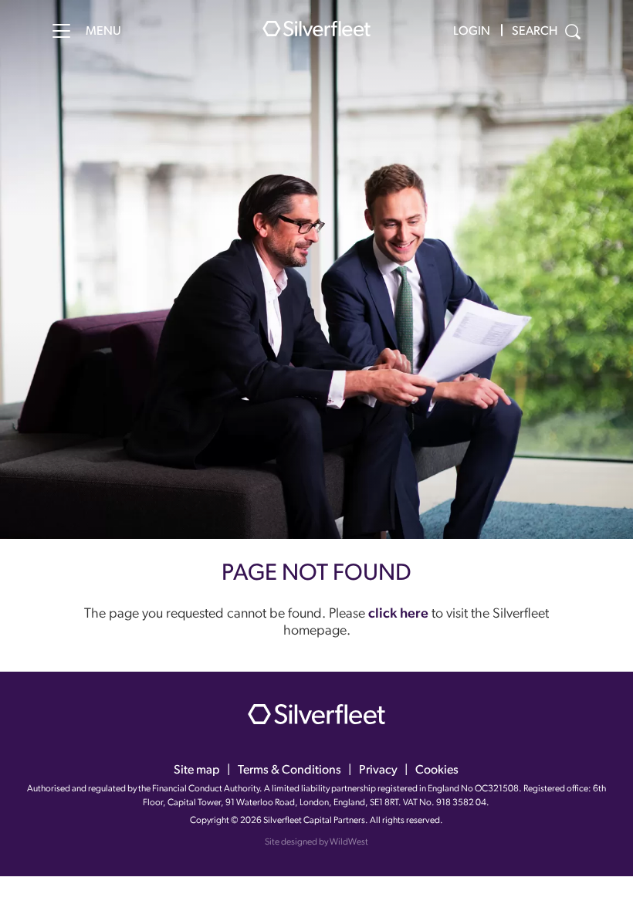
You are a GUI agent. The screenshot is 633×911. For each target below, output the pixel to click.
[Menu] (61, 30)
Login (471, 31)
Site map (197, 770)
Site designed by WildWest (316, 842)
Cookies (437, 770)
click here (398, 614)
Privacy (378, 770)
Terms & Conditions (289, 770)
